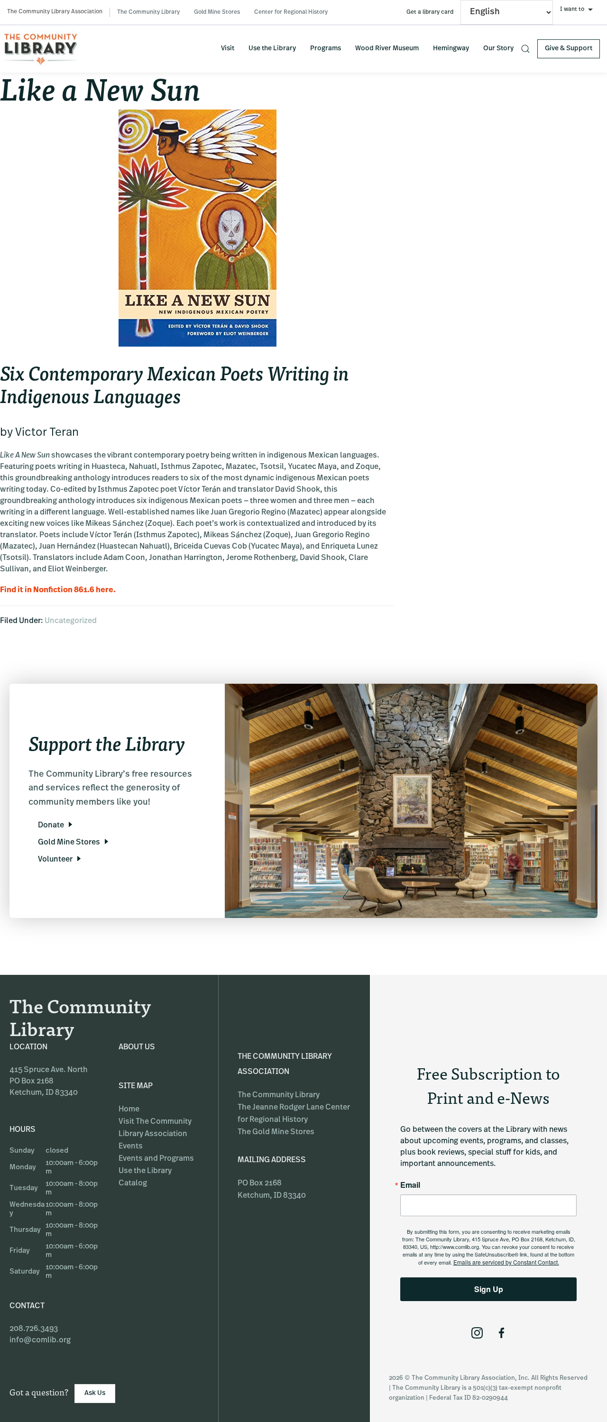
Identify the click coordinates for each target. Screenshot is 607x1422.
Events (131, 1146)
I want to (572, 9)
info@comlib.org (40, 1340)
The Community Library (148, 12)
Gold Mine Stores (217, 12)
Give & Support (568, 48)
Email (410, 1185)
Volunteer (55, 859)
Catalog (133, 1183)
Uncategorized (71, 621)
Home (129, 1109)
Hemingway (451, 48)
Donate (51, 825)
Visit (227, 48)
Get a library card (429, 12)
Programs (325, 48)
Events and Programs (156, 1159)
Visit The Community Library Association (155, 1128)
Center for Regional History (291, 12)
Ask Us (94, 1393)
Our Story (498, 48)
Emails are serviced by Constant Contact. (506, 1262)
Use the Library (272, 48)
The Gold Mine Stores (276, 1132)
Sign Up (488, 1289)
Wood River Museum (387, 48)
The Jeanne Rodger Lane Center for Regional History (294, 1114)
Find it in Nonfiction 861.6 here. (58, 590)
